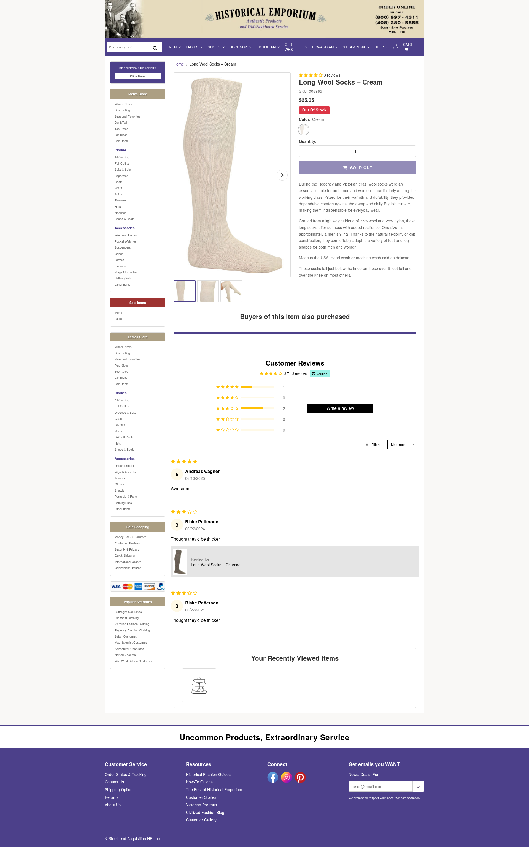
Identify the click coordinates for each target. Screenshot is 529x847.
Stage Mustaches (126, 272)
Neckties (120, 212)
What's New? (123, 104)
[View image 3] (231, 291)
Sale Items (122, 140)
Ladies (192, 47)
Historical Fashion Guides (208, 774)
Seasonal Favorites (128, 116)
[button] (311, 75)
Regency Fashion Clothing (132, 630)
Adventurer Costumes (129, 648)
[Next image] (282, 175)
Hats (118, 206)
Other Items (123, 284)
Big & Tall (121, 122)
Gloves (119, 259)
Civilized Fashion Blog (205, 812)
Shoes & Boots (124, 218)
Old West (290, 47)
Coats (119, 181)
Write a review (340, 408)
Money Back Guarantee (131, 537)
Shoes (214, 47)
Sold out (361, 167)
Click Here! (138, 76)
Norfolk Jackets (125, 654)
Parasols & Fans (126, 496)
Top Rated (121, 128)
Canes (119, 253)
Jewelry (120, 478)
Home (179, 64)
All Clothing (122, 157)
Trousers (121, 200)
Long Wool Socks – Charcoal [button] (216, 564)
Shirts (118, 194)
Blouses (120, 425)
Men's (119, 312)
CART (408, 44)
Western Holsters (126, 235)
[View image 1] (185, 291)
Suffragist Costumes (128, 611)
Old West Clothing (127, 617)
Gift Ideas (121, 134)
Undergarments (125, 465)
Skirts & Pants (124, 437)
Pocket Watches (126, 241)
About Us (113, 804)
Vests (118, 188)
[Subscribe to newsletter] (418, 786)
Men (173, 47)
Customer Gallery (201, 820)
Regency (238, 47)
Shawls (119, 490)
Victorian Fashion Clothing (132, 624)
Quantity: (308, 141)
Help (379, 47)
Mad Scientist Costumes (131, 642)
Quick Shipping (125, 555)
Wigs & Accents (125, 472)
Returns (111, 797)
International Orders (128, 561)
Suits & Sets (123, 169)
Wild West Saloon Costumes (133, 661)
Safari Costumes (126, 636)
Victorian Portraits (201, 804)
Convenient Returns (128, 567)
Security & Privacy (127, 549)
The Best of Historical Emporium (214, 789)
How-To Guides (199, 782)
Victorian (266, 47)
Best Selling (122, 110)
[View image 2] (208, 291)
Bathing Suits (123, 278)
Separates (121, 175)
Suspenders (123, 247)
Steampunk (354, 47)
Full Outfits (122, 163)
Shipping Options (119, 789)
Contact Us (114, 782)
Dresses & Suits (125, 412)
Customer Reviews (127, 543)
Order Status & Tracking (126, 774)
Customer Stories (201, 797)
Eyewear (120, 266)
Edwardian (323, 47)
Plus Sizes (122, 365)
